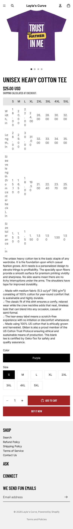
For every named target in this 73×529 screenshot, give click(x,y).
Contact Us (10, 455)
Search (7, 437)
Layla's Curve (29, 511)
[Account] (60, 6)
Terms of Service (13, 450)
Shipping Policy (12, 446)
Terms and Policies (37, 519)
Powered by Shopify (49, 511)
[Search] (12, 6)
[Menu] (4, 5)
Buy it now (36, 411)
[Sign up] (66, 497)
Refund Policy (11, 441)
